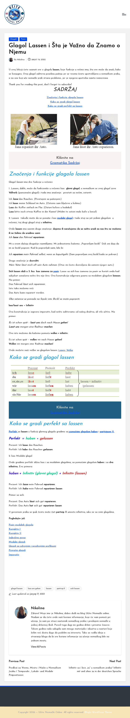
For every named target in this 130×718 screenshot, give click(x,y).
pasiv (56, 271)
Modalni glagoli (17, 542)
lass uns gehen (34, 589)
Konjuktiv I (14, 529)
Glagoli (13, 39)
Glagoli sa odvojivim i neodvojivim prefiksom (32, 546)
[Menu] (124, 14)
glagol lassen (17, 589)
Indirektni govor (17, 537)
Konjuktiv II (15, 533)
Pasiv (23, 39)
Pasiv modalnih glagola (21, 525)
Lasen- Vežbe (65, 350)
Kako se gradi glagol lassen (65, 102)
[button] (38, 646)
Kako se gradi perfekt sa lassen (65, 106)
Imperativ (14, 555)
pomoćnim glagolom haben (83, 431)
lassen (48, 589)
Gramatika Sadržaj (65, 163)
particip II (61, 589)
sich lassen (75, 589)
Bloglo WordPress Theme (98, 712)
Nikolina (38, 608)
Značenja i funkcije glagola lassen (65, 97)
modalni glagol (65, 218)
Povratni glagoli (17, 550)
